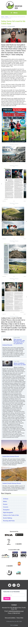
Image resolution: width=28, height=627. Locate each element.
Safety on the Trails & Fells (11, 515)
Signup (7, 598)
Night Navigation (8, 512)
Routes (5, 504)
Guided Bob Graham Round (10, 456)
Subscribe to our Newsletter (11, 591)
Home (2, 16)
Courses (5, 507)
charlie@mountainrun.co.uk (15, 611)
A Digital (16, 625)
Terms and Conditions (10, 617)
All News (5, 498)
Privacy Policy (19, 617)
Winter (5, 501)
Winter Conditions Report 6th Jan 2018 (20, 364)
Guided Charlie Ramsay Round (11, 483)
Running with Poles (9, 520)
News (6, 16)
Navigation (6, 509)
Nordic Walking (7, 518)
